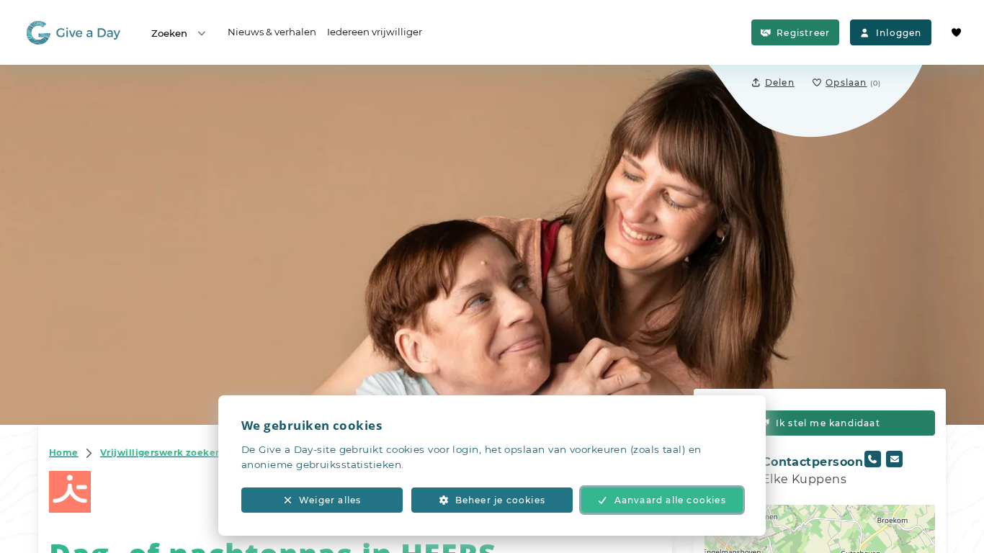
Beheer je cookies (500, 500)
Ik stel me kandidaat (828, 423)
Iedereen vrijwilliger (374, 31)
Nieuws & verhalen (272, 31)
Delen (780, 82)
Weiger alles (330, 500)
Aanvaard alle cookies (670, 500)
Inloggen (899, 32)
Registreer (803, 32)
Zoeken (169, 33)
